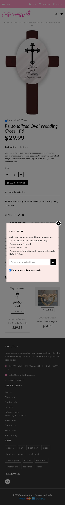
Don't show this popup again (26, 270)
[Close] (58, 223)
